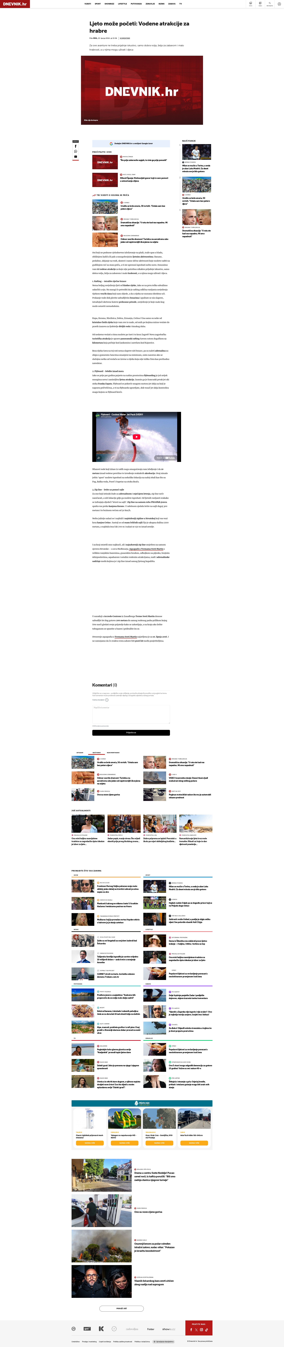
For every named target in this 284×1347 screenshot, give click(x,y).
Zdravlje (150, 4)
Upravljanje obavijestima (165, 1342)
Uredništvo (76, 1342)
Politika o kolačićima (142, 1342)
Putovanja (136, 4)
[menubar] (279, 4)
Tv (180, 4)
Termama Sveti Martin (126, 636)
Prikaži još (121, 1308)
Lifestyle (122, 4)
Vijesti (88, 4)
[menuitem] (279, 4)
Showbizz (109, 4)
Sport (98, 4)
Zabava (172, 4)
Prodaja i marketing (89, 1342)
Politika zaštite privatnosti (122, 1342)
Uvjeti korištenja (105, 1342)
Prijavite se (131, 733)
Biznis (161, 4)
